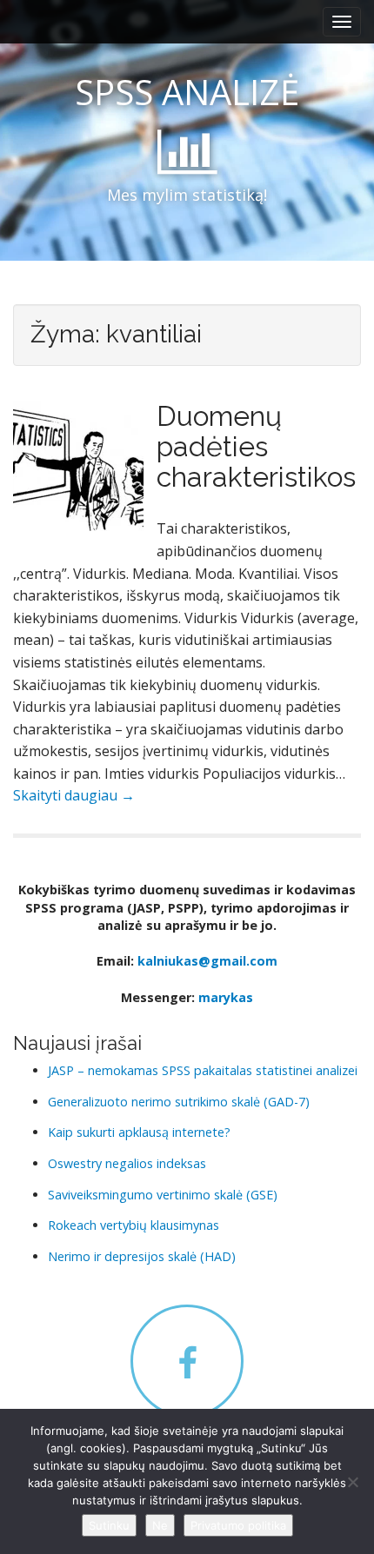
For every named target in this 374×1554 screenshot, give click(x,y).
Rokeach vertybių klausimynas (133, 1225)
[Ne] (352, 1482)
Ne (160, 1525)
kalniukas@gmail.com (207, 961)
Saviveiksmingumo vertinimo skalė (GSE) (162, 1194)
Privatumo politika (238, 1525)
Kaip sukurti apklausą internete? (139, 1132)
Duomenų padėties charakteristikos (256, 446)
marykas (225, 997)
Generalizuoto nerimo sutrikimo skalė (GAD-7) (179, 1101)
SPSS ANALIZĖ (187, 92)
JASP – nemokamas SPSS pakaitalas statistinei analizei (202, 1070)
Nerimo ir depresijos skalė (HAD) (142, 1256)
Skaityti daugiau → (74, 795)
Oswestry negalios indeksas (127, 1163)
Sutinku (109, 1525)
